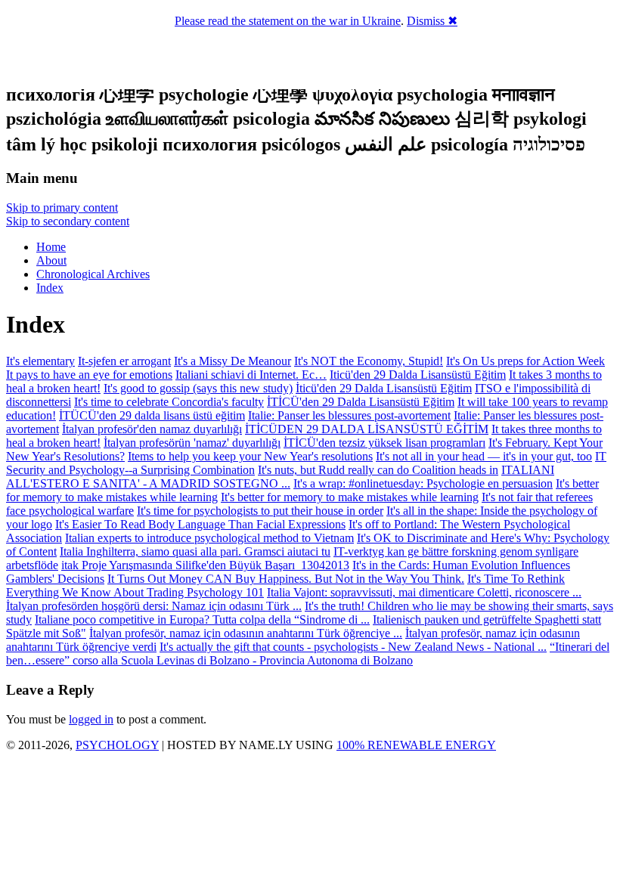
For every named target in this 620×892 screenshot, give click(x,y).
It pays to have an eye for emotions (89, 374)
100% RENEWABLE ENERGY (416, 745)
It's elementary (40, 361)
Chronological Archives (93, 274)
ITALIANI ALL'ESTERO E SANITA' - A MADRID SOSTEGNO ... (280, 476)
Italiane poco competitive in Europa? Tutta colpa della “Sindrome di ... (202, 619)
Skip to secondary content (67, 221)
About (51, 260)
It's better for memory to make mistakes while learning (350, 497)
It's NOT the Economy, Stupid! (368, 361)
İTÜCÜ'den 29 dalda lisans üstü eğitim (152, 415)
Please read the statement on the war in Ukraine (288, 20)
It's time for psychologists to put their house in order (260, 510)
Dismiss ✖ (432, 20)
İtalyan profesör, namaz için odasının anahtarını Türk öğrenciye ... (245, 633)
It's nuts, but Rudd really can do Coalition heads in (378, 469)
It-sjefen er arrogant (124, 361)
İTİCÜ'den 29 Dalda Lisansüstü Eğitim (360, 401)
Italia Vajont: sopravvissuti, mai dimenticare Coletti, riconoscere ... (424, 592)
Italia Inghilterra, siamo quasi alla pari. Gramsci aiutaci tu (195, 551)
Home (51, 246)
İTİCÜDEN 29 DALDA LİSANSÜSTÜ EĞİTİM (366, 429)
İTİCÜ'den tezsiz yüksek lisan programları (384, 442)
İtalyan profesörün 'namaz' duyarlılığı (192, 442)
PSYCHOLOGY (117, 745)
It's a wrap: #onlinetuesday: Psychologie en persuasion (423, 483)
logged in (91, 719)
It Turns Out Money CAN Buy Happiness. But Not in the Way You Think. (285, 578)
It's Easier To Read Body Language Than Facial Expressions (200, 524)
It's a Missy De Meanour (232, 361)
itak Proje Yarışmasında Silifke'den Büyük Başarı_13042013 (205, 565)
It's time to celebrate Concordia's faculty (169, 401)
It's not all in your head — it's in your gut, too (484, 456)
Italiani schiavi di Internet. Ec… (251, 374)
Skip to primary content (62, 207)
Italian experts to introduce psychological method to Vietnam (209, 537)
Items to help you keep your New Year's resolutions (250, 456)
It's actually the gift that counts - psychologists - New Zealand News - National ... (353, 646)
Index (50, 287)
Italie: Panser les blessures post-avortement (349, 415)
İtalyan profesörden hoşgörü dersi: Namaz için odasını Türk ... (154, 605)
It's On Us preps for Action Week (525, 361)
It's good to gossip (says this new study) (198, 388)
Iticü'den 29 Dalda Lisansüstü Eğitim (418, 374)
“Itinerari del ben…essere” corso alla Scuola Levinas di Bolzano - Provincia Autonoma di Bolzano (307, 653)
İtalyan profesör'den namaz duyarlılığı (152, 429)
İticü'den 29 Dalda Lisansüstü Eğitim (384, 388)
